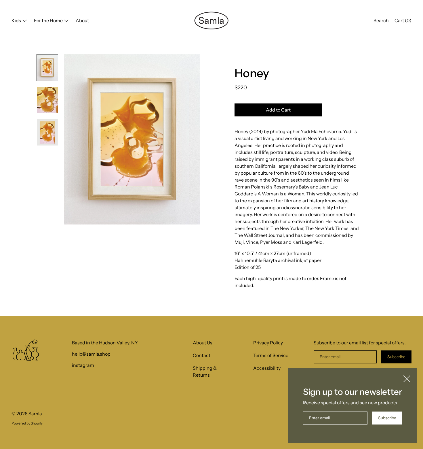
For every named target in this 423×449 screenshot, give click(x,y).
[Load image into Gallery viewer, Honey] (47, 67)
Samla (35, 413)
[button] (381, 21)
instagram (83, 365)
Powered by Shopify (27, 423)
